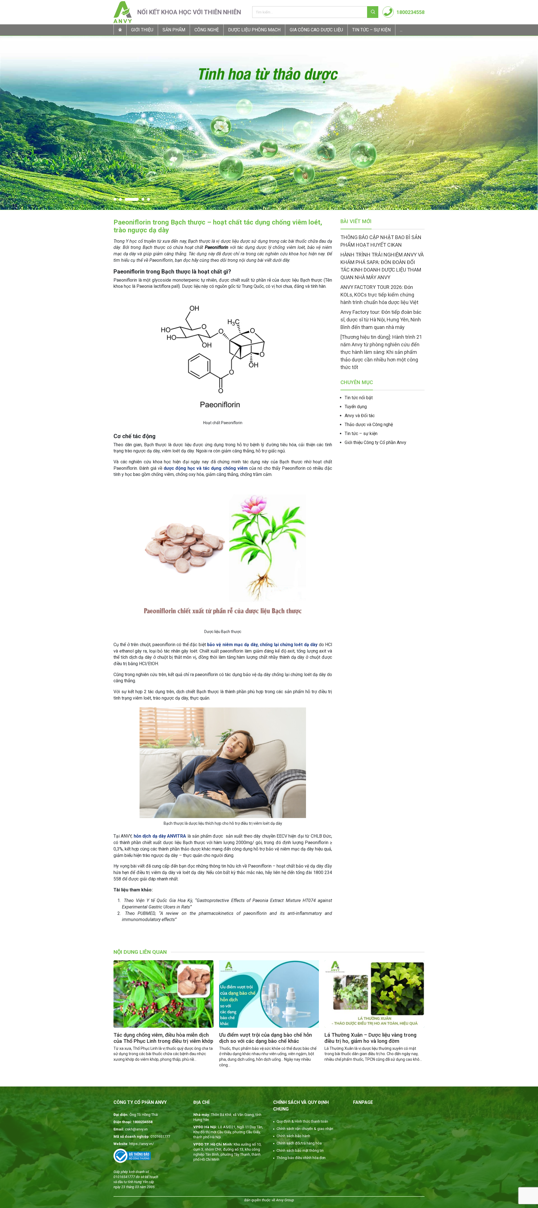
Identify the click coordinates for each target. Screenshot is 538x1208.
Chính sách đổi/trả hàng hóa (299, 1143)
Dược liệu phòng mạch (254, 29)
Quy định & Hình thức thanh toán (302, 1121)
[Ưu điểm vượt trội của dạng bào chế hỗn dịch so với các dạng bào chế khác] (269, 994)
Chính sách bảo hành (293, 1136)
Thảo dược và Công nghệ (369, 424)
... (401, 29)
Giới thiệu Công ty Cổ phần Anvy (375, 442)
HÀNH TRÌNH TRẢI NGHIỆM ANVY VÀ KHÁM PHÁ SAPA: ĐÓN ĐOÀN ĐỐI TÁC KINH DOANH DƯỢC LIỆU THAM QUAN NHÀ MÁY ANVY (382, 266)
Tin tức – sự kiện (371, 29)
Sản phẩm (174, 29)
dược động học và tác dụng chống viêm (205, 468)
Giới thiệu (142, 29)
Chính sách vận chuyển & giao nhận (305, 1129)
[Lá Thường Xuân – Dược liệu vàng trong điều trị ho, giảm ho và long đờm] (374, 994)
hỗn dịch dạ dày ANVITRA (160, 836)
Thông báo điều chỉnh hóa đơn (301, 1158)
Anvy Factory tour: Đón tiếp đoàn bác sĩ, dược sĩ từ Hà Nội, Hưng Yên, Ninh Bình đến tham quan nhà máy (380, 319)
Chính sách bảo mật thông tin (300, 1150)
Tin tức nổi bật (359, 397)
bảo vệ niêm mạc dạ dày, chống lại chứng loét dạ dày (262, 644)
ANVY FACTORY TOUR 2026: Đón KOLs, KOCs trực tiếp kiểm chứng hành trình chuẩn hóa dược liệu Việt (379, 294)
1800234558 (410, 12)
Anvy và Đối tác (360, 415)
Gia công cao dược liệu (316, 29)
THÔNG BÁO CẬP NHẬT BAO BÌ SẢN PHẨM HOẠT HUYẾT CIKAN (380, 241)
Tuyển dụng (356, 406)
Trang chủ (119, 29)
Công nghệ (206, 29)
